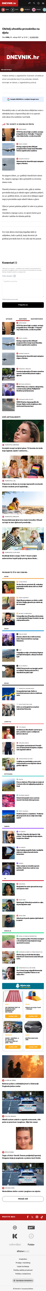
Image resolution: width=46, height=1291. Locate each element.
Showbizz (27, 9)
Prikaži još (23, 1199)
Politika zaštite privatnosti (23, 1270)
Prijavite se (23, 305)
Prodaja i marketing (23, 1263)
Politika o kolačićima (23, 1274)
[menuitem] (38, 3)
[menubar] (38, 3)
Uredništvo (23, 1259)
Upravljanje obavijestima (24, 1280)
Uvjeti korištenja (23, 1266)
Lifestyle (38, 9)
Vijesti (7, 9)
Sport (16, 9)
